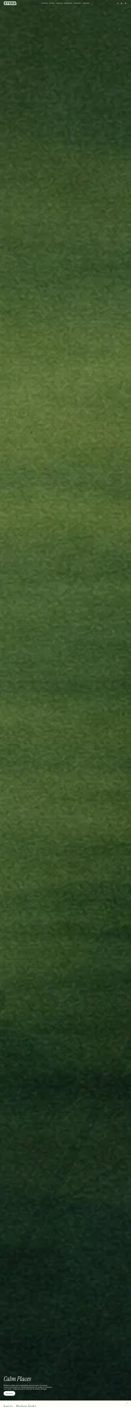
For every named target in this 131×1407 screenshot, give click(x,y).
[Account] (122, 3)
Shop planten (9, 1393)
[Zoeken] (118, 3)
